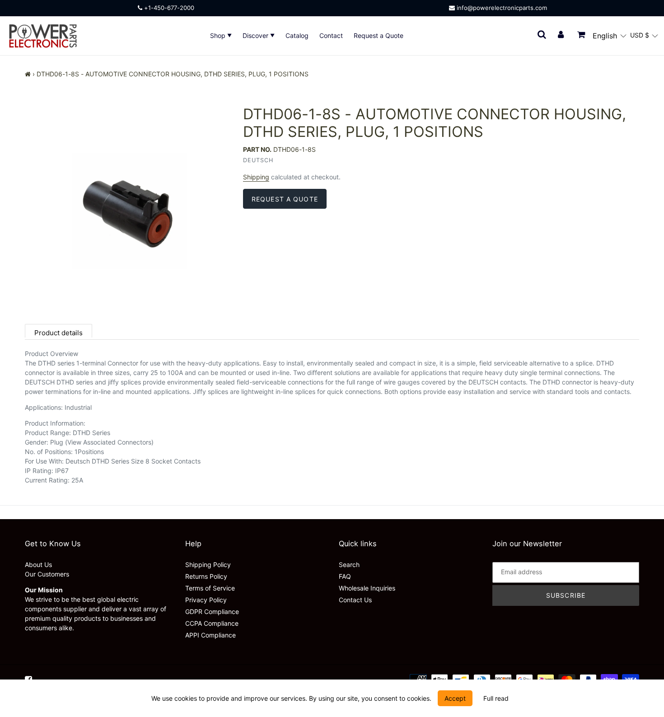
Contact (331, 35)
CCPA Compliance (211, 623)
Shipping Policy (208, 564)
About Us (38, 564)
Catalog (297, 35)
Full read (496, 698)
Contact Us (355, 600)
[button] (609, 35)
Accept (455, 698)
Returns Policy (206, 576)
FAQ (345, 576)
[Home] (28, 74)
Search (349, 564)
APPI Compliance (210, 635)
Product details (58, 332)
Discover (256, 35)
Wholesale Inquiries (367, 588)
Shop (218, 35)
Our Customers (47, 574)
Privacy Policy (206, 600)
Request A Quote (285, 199)
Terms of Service (210, 588)
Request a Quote (378, 35)
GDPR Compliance (212, 611)
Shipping (256, 177)
